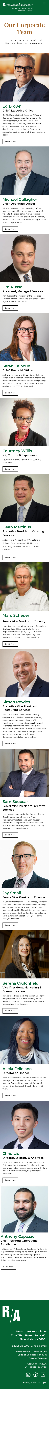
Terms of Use (40, 1351)
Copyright (32, 1364)
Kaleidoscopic (39, 1382)
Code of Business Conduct (32, 1355)
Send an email (39, 1346)
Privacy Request (38, 1358)
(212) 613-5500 (21, 1346)
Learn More (10, 141)
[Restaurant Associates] (18, 10)
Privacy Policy (22, 1351)
